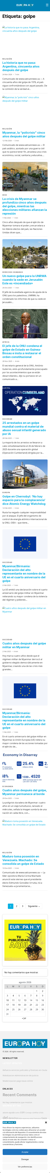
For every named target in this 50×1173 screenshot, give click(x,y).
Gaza (44, 1118)
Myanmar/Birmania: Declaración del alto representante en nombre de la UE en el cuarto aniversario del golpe (23, 573)
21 (31, 1004)
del (5, 1117)
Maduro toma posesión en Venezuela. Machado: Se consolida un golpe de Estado (23, 860)
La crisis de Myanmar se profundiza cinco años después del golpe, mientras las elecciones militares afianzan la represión (24, 206)
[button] (46, 1122)
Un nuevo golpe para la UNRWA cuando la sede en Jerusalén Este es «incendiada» (24, 279)
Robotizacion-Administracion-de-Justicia (20, 1075)
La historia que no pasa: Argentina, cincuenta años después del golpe (20, 66)
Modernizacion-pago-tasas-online (18, 1081)
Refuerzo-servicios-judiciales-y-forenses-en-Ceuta (25, 1070)
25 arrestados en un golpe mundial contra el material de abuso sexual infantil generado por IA (24, 428)
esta (31, 1118)
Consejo (28, 1112)
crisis (41, 1112)
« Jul (24, 1018)
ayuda (12, 1112)
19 (19, 1004)
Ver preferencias (25, 1167)
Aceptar (25, 1152)
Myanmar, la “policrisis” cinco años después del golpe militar (23, 134)
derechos (13, 1118)
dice (20, 1118)
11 (13, 1000)
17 (7, 1004)
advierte (5, 1113)
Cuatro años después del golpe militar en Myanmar (24, 645)
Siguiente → (34, 906)
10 (7, 1000)
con (22, 1112)
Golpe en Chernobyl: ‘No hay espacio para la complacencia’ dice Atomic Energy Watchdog (23, 500)
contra (35, 1112)
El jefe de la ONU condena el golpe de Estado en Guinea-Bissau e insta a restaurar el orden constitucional (22, 351)
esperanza (26, 1118)
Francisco (37, 1118)
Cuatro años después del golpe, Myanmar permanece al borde (24, 792)
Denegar (25, 1159)
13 (25, 1000)
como (17, 1112)
